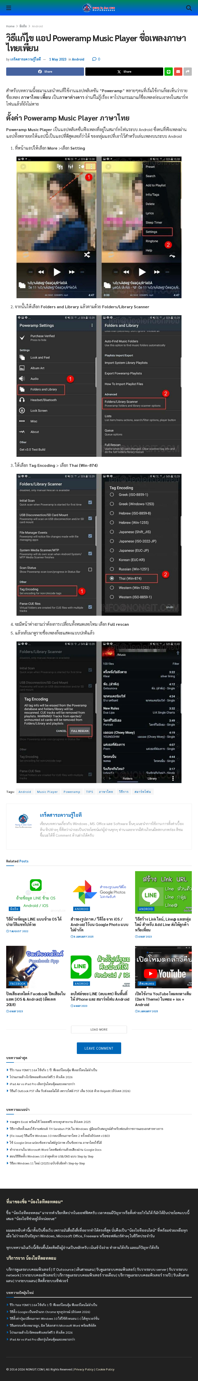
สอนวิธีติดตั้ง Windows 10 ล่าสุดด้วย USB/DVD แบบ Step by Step (51, 1156)
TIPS (89, 792)
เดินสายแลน (85, 1269)
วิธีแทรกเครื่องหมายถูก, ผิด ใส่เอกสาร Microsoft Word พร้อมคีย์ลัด (53, 1325)
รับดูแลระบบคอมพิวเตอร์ (115, 1269)
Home (10, 26)
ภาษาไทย (106, 792)
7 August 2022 (18, 931)
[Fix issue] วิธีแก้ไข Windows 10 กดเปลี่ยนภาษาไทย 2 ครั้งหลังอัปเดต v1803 (60, 1136)
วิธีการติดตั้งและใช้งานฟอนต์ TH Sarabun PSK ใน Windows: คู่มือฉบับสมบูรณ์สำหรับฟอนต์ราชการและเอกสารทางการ (86, 1129)
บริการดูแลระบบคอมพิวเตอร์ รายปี (144, 1275)
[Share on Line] (168, 71)
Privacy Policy (84, 1369)
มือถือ (23, 26)
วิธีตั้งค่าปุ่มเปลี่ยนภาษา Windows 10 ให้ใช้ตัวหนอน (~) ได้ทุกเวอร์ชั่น (54, 1318)
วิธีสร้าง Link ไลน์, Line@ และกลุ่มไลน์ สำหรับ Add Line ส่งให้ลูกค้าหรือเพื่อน (163, 924)
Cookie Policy (105, 1369)
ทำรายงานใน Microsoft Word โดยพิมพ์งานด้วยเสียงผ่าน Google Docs (55, 1149)
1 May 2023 (57, 59)
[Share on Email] (178, 71)
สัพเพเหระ (146, 983)
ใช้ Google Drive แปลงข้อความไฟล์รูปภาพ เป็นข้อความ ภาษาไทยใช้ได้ (56, 1142)
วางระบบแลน (25, 1280)
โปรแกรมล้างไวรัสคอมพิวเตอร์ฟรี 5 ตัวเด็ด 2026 (41, 1077)
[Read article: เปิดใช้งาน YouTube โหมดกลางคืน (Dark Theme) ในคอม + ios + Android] (164, 967)
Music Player (47, 792)
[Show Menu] (8, 7)
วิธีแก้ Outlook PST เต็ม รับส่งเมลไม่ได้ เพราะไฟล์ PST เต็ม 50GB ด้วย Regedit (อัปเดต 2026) (70, 1091)
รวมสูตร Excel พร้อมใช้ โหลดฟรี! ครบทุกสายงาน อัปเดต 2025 (50, 1122)
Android (37, 26)
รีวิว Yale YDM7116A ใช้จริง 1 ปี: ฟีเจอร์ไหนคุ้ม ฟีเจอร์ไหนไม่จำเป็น (53, 1070)
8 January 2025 (83, 936)
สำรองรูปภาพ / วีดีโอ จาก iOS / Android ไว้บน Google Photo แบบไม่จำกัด (99, 924)
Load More (99, 1029)
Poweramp (72, 792)
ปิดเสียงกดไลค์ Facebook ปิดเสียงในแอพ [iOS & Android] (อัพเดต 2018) (35, 999)
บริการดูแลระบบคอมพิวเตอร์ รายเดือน (86, 1275)
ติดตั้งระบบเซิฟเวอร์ (53, 1280)
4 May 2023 (145, 936)
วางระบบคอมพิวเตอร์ (38, 1275)
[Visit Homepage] (98, 8)
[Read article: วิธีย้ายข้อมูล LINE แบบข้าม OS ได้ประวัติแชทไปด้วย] (35, 892)
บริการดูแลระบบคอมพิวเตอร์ (28, 1269)
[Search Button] (189, 7)
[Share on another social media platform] (188, 71)
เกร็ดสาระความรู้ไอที (25, 59)
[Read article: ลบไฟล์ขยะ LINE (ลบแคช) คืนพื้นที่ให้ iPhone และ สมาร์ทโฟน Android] (100, 967)
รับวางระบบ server (152, 1269)
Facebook (18, 983)
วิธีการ (124, 792)
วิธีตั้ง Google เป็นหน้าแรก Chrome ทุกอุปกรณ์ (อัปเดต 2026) (50, 1312)
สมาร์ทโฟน (143, 792)
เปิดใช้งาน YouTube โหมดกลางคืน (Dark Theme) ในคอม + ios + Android (163, 999)
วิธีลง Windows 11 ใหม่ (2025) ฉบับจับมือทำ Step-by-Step (47, 1163)
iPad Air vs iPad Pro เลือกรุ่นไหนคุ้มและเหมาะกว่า (42, 1084)
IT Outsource (63, 1269)
